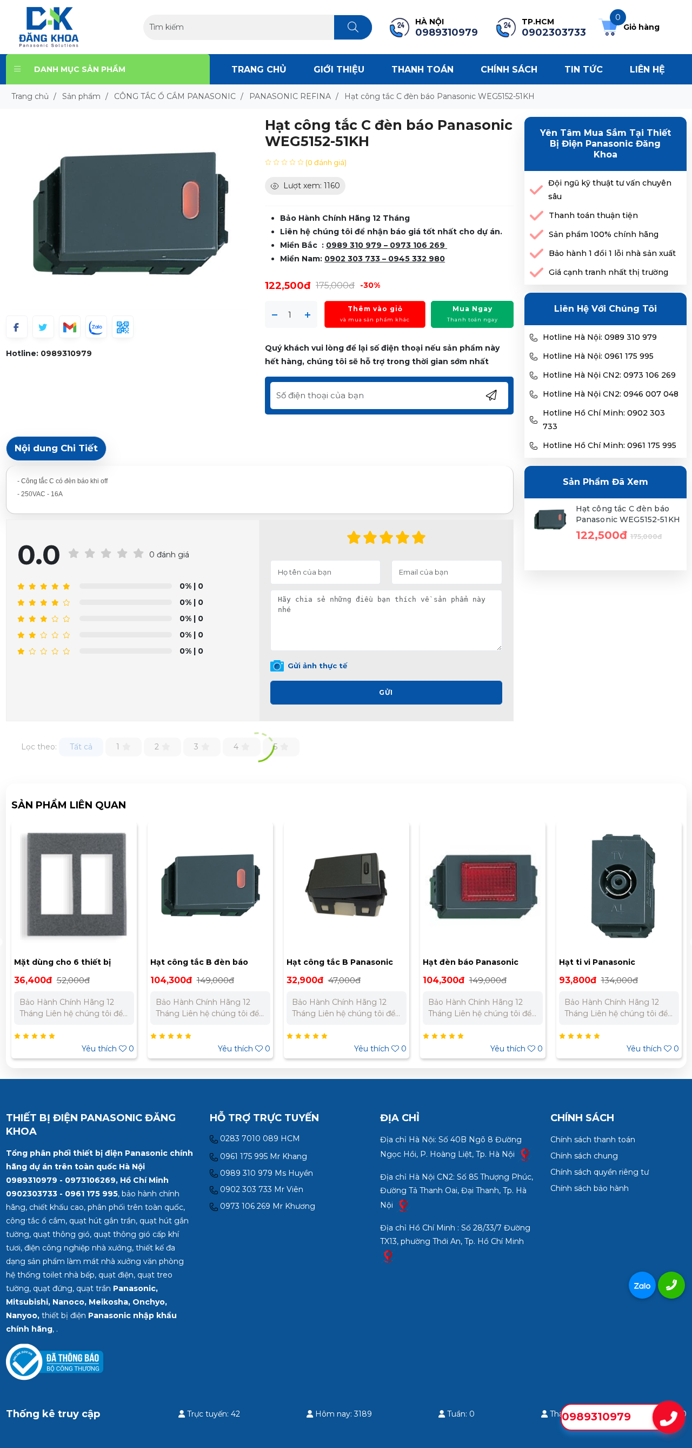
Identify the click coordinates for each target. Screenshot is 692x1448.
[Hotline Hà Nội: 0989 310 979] (533, 337)
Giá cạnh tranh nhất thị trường (608, 272)
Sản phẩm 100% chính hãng (603, 234)
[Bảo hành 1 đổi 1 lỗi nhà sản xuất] (536, 253)
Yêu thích (108, 1049)
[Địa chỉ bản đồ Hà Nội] (525, 1154)
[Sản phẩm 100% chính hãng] (536, 234)
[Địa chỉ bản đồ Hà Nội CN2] (403, 1204)
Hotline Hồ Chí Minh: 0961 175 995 (609, 445)
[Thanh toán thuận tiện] (536, 215)
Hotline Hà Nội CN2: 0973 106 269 (609, 375)
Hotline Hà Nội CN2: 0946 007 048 (610, 394)
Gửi (386, 692)
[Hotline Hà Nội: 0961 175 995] (533, 356)
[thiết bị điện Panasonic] (49, 26)
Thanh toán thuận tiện (593, 215)
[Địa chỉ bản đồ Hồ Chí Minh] (388, 1255)
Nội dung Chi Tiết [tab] (56, 448)
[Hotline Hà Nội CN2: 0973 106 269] (533, 375)
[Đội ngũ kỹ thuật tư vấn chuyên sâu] (536, 190)
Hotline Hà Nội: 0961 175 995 (598, 356)
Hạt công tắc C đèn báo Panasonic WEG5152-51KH (628, 514)
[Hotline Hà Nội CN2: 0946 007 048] (533, 394)
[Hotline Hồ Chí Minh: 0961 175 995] (533, 446)
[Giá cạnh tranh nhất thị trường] (536, 272)
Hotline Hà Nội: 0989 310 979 (600, 337)
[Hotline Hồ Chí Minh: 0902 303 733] (533, 420)
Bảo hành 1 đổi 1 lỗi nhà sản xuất (612, 253)
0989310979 (66, 353)
